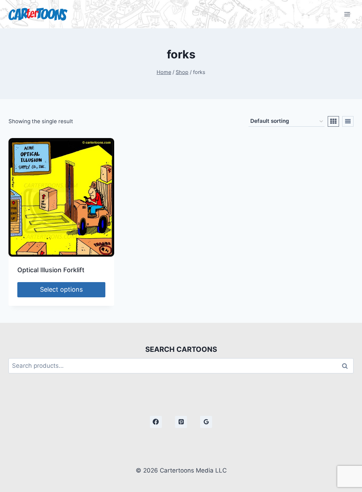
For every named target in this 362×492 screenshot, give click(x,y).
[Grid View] (333, 121)
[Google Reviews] (206, 422)
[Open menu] (347, 13)
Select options (61, 289)
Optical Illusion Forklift (50, 270)
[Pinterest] (181, 422)
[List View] (348, 121)
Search (347, 366)
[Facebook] (156, 422)
